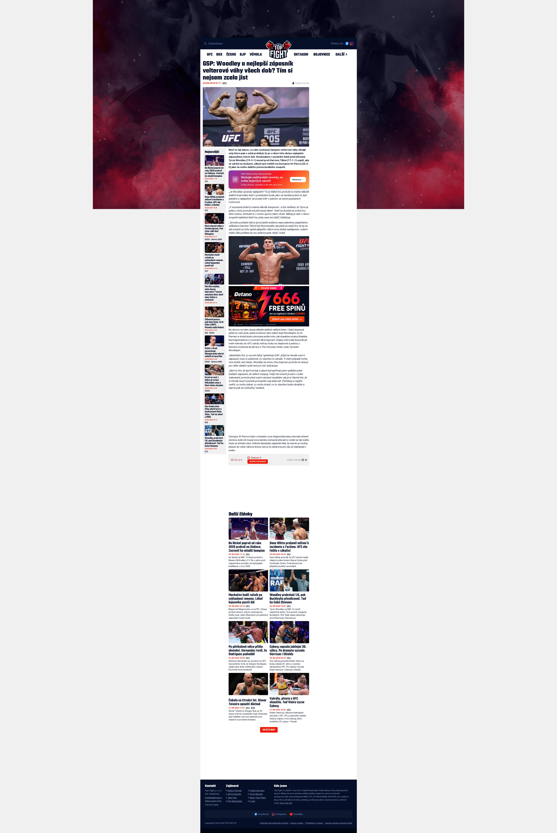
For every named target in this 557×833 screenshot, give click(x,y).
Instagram (281, 814)
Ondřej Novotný (257, 790)
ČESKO (231, 54)
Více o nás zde (286, 803)
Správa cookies (296, 823)
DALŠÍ (340, 54)
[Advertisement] (269, 413)
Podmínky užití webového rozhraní (274, 823)
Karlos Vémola (234, 790)
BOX (219, 54)
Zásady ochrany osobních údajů (338, 823)
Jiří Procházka (234, 794)
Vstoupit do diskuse (257, 461)
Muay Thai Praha (258, 797)
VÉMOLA (256, 54)
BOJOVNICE (321, 54)
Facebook (263, 814)
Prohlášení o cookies (314, 823)
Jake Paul (232, 797)
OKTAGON (301, 54)
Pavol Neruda (256, 794)
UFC (210, 54)
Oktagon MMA (216, 239)
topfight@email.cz (213, 797)
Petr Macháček (234, 801)
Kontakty (297, 814)
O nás (252, 801)
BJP (243, 54)
